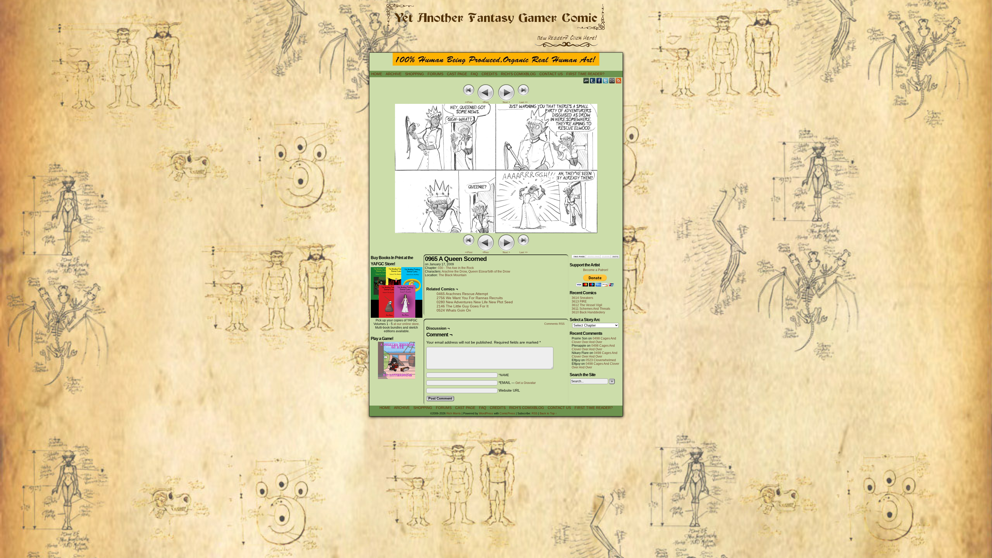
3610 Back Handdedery (588, 312)
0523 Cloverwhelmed (601, 360)
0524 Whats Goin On (454, 310)
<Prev (486, 102)
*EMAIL (517, 383)
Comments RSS (554, 323)
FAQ (474, 74)
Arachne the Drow (454, 271)
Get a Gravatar (525, 383)
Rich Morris (453, 413)
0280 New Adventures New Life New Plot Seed (475, 302)
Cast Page (457, 74)
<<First (468, 102)
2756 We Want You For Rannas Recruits (470, 298)
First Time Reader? (585, 74)
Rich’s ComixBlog (518, 74)
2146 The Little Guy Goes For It (463, 306)
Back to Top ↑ (548, 413)
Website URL (509, 390)
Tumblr (593, 80)
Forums (435, 74)
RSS (618, 80)
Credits (489, 74)
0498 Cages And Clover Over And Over (594, 340)
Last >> (524, 102)
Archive (393, 74)
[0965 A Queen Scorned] (496, 232)
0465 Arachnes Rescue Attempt (462, 294)
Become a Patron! (595, 270)
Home (376, 74)
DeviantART (586, 80)
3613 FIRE (579, 301)
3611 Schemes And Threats (591, 309)
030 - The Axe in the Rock (456, 268)
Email (612, 80)
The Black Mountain (453, 275)
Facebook (599, 80)
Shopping (414, 74)
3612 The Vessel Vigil (587, 305)
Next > (506, 102)
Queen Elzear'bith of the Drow (489, 271)
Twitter (605, 80)
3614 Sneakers (582, 298)
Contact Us (551, 74)
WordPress (486, 413)
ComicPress (507, 413)
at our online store (406, 324)
